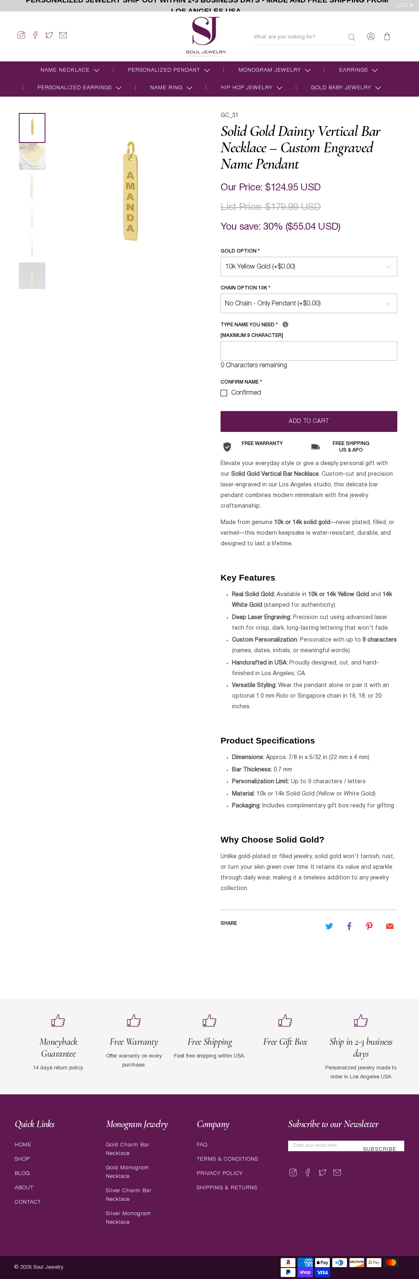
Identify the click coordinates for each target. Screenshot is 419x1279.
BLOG (22, 1173)
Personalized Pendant (164, 70)
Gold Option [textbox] (240, 251)
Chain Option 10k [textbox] (245, 288)
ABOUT (24, 1188)
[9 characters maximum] (285, 324)
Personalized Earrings (75, 88)
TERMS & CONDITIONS (227, 1159)
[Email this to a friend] (389, 926)
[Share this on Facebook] (349, 926)
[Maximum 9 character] (283, 329)
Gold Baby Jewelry (341, 88)
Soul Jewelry (48, 1267)
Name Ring (166, 88)
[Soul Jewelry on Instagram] (21, 38)
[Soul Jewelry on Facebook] (35, 38)
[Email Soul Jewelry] (63, 38)
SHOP (22, 1159)
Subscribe (379, 1149)
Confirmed (246, 393)
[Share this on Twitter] (329, 926)
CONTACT (28, 1202)
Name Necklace (65, 70)
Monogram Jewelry (270, 70)
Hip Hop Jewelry (247, 88)
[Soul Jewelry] (206, 36)
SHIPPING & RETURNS (227, 1188)
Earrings (353, 70)
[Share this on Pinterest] (369, 926)
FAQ (202, 1145)
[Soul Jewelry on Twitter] (49, 38)
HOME (23, 1145)
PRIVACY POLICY (220, 1173)
